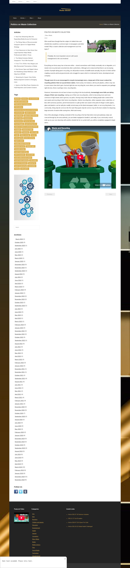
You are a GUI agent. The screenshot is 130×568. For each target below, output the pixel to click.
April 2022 (18, 356)
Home (13, 1)
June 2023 (18, 312)
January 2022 (19, 366)
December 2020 (20, 407)
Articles (20, 1)
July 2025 (18, 248)
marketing (25, 132)
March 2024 (18, 286)
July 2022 (18, 347)
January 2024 (19, 293)
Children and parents (38, 522)
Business (34, 519)
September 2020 (20, 416)
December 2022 (20, 331)
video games (24, 168)
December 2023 (20, 296)
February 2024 (19, 290)
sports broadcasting (20, 166)
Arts (33, 514)
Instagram (18, 129)
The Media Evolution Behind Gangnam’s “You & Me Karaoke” (24, 59)
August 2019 (18, 451)
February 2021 (19, 400)
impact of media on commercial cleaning (26, 126)
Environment (18, 121)
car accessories (33, 98)
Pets (33, 547)
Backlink (17, 98)
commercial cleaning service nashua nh (26, 110)
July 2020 (18, 422)
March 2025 (18, 258)
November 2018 (20, 480)
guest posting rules (31, 124)
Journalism (35, 536)
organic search (19, 140)
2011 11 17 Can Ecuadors (75, 518)
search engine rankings (21, 152)
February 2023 (19, 324)
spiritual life (32, 163)
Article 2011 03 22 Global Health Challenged (80, 526)
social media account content (23, 157)
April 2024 (18, 283)
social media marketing (21, 160)
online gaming (19, 138)
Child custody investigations (23, 104)
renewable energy (20, 149)
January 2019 (19, 473)
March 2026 (19, 239)
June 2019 (18, 457)
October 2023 (19, 302)
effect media (18, 118)
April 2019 (18, 464)
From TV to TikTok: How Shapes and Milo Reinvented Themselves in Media (26, 65)
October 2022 (19, 337)
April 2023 (18, 318)
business (24, 98)
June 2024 (18, 280)
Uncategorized (36, 556)
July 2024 (18, 277)
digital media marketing (30, 115)
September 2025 (20, 245)
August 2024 (18, 274)
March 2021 (18, 397)
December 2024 (20, 264)
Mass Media (48, 35)
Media (34, 542)
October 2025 (19, 242)
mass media (34, 132)
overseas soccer (19, 146)
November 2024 (20, 267)
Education (35, 525)
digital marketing (30, 112)
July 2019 (18, 454)
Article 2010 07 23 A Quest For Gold (78, 522)
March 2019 (18, 467)
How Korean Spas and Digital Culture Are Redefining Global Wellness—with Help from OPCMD (26, 71)
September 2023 (20, 305)
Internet (34, 533)
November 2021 (20, 372)
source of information (21, 163)
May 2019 (18, 461)
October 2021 (19, 375)
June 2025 (18, 252)
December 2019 (20, 438)
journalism (18, 132)
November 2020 (20, 410)
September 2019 (20, 448)
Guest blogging (19, 124)
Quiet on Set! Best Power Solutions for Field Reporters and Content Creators (26, 86)
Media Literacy (36, 544)
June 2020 (18, 426)
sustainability (31, 166)
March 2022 (18, 359)
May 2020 (18, 429)
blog (33, 516)
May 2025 (18, 255)
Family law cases (29, 121)
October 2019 (19, 445)
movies (34, 135)
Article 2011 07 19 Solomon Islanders (78, 514)
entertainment (28, 118)
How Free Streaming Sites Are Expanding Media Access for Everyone (25, 38)
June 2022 (18, 350)
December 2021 (20, 369)
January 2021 (19, 404)
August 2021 (18, 381)
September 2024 (20, 271)
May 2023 (18, 315)
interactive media (27, 129)
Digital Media (18, 115)
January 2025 (19, 261)
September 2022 (20, 340)
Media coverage (25, 135)
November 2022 (20, 334)
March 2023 (18, 321)
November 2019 (20, 441)
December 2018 (20, 476)
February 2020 (19, 432)
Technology (35, 553)
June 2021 (18, 388)
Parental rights (30, 146)
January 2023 (19, 328)
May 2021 (18, 391)
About (34, 1)
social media (30, 154)
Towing (17, 168)
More (27, 1)
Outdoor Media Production (22, 143)
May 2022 (18, 353)
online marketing (29, 138)
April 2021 (18, 394)
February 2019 (19, 470)
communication (19, 112)
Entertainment (36, 528)
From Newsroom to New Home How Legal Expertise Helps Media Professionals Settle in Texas (25, 52)
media (16, 135)
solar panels (33, 160)
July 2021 (18, 385)
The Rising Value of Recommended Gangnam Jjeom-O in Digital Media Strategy (25, 44)
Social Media (35, 550)
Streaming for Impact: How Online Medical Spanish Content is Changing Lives (25, 79)
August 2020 (18, 419)
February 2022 (19, 362)
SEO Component (19, 154)
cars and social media (21, 101)
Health (34, 530)
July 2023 (18, 309)
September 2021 (20, 378)
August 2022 (18, 343)
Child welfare (18, 107)
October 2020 (19, 413)
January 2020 (19, 435)
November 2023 (20, 299)
